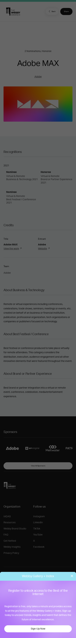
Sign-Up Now (38, 629)
